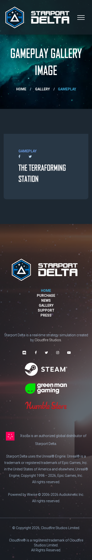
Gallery (46, 305)
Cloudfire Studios (48, 340)
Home (21, 89)
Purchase (46, 296)
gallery (42, 89)
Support (46, 310)
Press (46, 315)
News (46, 300)
